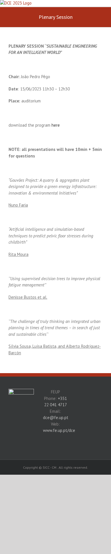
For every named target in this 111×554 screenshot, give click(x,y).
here (56, 125)
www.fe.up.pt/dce (59, 430)
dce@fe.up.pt (55, 417)
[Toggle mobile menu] (108, 3)
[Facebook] (21, 414)
